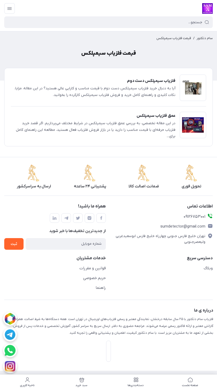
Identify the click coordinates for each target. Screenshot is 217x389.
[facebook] (101, 218)
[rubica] (10, 319)
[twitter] (78, 218)
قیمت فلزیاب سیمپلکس (173, 38)
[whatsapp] (10, 350)
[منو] (9, 8)
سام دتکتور (205, 38)
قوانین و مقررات (92, 268)
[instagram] (10, 366)
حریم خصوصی (94, 278)
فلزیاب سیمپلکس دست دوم (151, 81)
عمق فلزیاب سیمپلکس (156, 115)
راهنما (101, 287)
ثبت (14, 244)
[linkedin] (54, 218)
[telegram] (10, 334)
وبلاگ (208, 268)
